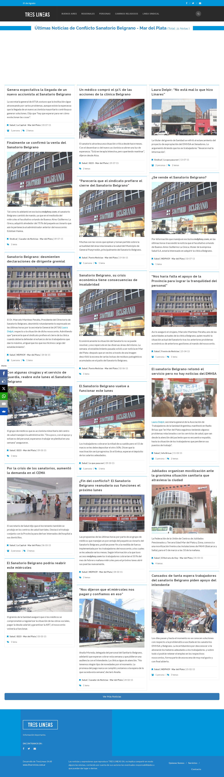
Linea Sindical (151, 13)
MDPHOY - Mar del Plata (172, 258)
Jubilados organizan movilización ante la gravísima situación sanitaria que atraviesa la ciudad (183, 475)
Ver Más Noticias (112, 696)
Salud (12, 125)
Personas (104, 13)
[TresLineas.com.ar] (40, 13)
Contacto (196, 769)
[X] (4, 388)
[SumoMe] (4, 411)
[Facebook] (188, 3)
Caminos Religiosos (126, 13)
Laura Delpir (158, 421)
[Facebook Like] (4, 381)
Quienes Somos (176, 763)
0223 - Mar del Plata (98, 163)
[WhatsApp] (4, 396)
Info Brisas (166, 453)
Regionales (88, 13)
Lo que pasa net (171, 160)
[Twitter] (194, 3)
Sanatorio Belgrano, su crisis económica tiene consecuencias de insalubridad (108, 280)
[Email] (4, 404)
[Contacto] (200, 3)
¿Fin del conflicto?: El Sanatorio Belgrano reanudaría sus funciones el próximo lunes (109, 485)
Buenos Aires (69, 13)
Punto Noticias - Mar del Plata (103, 257)
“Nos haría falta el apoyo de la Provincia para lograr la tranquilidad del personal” (184, 281)
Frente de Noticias (170, 351)
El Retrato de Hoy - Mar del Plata (176, 558)
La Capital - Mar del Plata (28, 125)
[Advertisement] (112, 56)
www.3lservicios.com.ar (34, 765)
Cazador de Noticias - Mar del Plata (36, 239)
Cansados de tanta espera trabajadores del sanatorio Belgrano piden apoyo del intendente (184, 580)
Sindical (158, 160)
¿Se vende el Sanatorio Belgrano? (179, 177)
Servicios (192, 763)
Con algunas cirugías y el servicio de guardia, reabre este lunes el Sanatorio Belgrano (39, 377)
